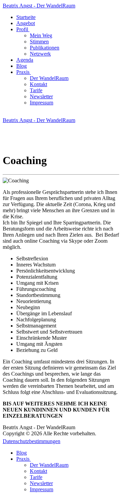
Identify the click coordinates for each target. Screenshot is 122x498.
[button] (23, 29)
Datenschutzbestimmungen (31, 441)
